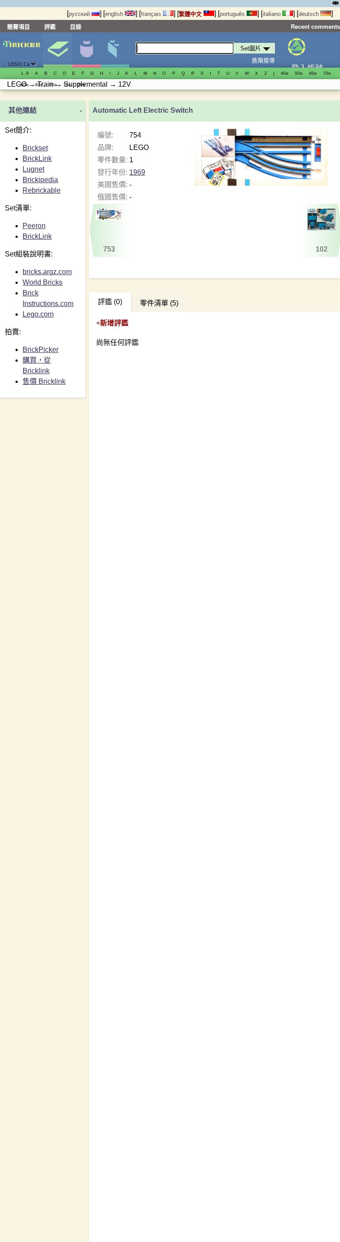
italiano (272, 14)
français (152, 14)
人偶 (86, 50)
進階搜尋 (263, 60)
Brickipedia (40, 179)
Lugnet (33, 169)
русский (80, 14)
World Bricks (42, 282)
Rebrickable (42, 190)
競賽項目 (18, 26)
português (233, 14)
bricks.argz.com (47, 271)
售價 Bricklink (44, 381)
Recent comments (315, 26)
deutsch (309, 14)
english (115, 14)
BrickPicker (40, 349)
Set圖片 (57, 50)
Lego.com (38, 314)
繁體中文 (191, 14)
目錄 (75, 26)
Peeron (34, 225)
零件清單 (115, 50)
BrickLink (37, 158)
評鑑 (50, 26)
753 (109, 249)
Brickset (35, 148)
